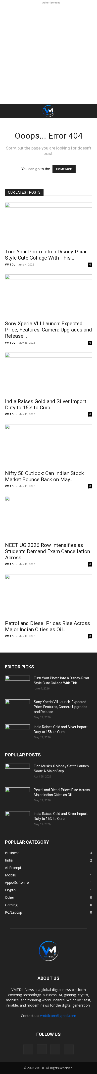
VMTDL (10, 264)
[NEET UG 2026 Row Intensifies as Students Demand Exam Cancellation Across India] (48, 517)
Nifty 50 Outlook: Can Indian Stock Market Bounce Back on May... (44, 476)
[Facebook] (28, 1049)
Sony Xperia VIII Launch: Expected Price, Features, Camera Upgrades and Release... (48, 330)
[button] (8, 111)
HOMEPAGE (64, 169)
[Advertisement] (48, 53)
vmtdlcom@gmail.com (58, 1015)
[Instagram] (42, 1049)
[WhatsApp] (55, 1049)
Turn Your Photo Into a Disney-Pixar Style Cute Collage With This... (46, 255)
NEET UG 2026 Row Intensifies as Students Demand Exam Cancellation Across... (47, 551)
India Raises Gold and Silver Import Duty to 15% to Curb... (45, 404)
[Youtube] (69, 1049)
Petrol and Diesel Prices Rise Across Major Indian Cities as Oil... (47, 626)
